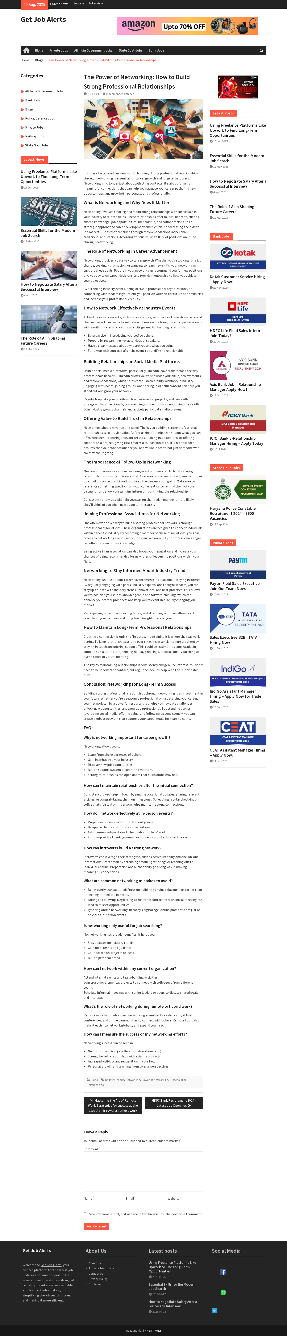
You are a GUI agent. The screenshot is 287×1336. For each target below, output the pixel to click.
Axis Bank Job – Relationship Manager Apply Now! (235, 387)
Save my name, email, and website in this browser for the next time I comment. (146, 1214)
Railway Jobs (34, 136)
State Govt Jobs (130, 50)
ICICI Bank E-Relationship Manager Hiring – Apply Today (236, 441)
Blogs (39, 50)
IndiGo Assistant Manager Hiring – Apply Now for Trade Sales (235, 696)
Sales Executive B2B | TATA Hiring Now (233, 640)
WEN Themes (153, 1330)
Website (173, 1198)
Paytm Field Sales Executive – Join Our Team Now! (236, 586)
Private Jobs (58, 50)
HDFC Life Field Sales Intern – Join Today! (236, 333)
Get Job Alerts (43, 19)
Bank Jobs (156, 50)
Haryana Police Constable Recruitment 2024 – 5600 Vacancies (233, 513)
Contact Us (96, 1273)
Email (130, 1198)
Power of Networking (155, 1080)
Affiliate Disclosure (102, 1268)
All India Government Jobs (93, 50)
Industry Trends (114, 1080)
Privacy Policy (98, 1279)
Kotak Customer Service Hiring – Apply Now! (237, 279)
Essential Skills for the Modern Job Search (237, 158)
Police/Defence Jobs (40, 118)
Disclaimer (96, 1284)
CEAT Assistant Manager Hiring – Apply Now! (237, 753)
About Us (95, 1263)
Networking (133, 1080)
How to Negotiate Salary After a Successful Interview (238, 184)
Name (88, 1198)
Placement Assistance (120, 94)
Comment (91, 1149)
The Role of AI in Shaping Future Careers (232, 209)
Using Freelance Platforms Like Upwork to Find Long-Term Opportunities (238, 130)
